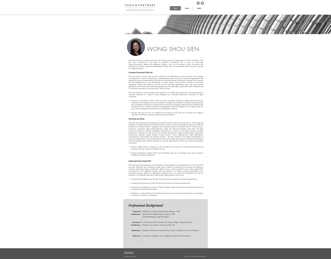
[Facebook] (202, 3)
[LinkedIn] (198, 3)
